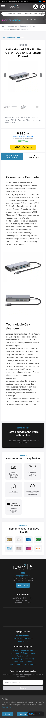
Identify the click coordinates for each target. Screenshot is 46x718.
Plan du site (23, 585)
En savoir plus (6, 707)
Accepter (22, 714)
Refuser (7, 714)
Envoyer (23, 688)
